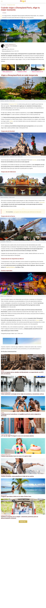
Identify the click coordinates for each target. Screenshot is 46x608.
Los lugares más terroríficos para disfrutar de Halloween (27, 212)
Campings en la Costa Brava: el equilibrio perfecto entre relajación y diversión (21, 414)
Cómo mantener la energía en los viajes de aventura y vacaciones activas (22, 394)
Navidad (34, 159)
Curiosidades (3, 4)
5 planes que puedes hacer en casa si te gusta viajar (16, 456)
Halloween (42, 202)
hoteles (11, 121)
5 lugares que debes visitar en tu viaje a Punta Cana (16, 496)
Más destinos (4, 495)
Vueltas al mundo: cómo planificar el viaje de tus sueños (17, 476)
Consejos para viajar (11, 4)
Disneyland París (13, 104)
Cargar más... (23, 521)
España (2, 370)
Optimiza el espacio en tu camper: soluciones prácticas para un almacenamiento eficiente (19, 517)
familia (37, 320)
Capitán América (10, 267)
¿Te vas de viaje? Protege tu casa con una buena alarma (17, 436)
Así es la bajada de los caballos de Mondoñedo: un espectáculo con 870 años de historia (22, 373)
